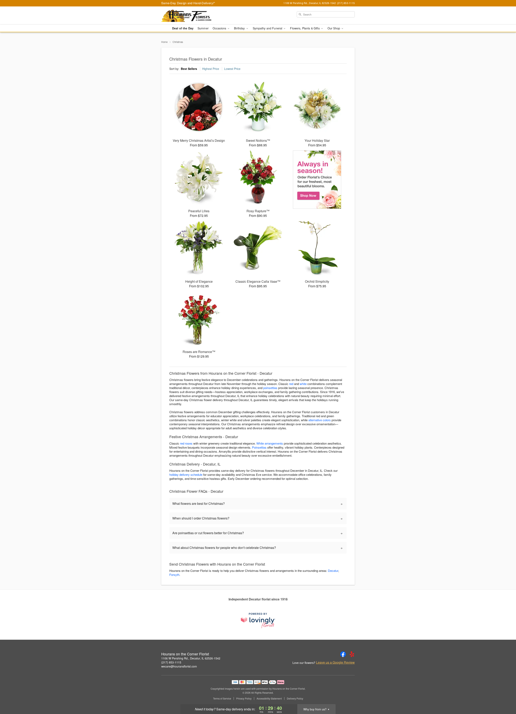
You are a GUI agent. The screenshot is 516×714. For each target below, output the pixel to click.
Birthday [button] (240, 28)
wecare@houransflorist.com (179, 666)
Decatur (333, 570)
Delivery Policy (295, 698)
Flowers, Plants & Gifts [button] (305, 28)
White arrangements (269, 443)
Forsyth (174, 574)
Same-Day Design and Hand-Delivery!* (188, 3)
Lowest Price (232, 69)
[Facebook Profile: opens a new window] (343, 654)
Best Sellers (189, 69)
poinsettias (270, 388)
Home (164, 41)
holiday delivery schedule (185, 474)
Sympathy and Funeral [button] (268, 28)
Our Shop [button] (334, 28)
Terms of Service (222, 698)
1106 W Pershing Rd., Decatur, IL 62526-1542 (190, 658)
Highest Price (210, 69)
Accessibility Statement (269, 698)
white (303, 384)
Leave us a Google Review (335, 662)
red (291, 384)
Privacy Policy (244, 698)
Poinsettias (259, 447)
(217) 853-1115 (171, 662)
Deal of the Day (183, 28)
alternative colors (319, 420)
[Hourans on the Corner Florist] (190, 15)
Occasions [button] (220, 28)
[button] (505, 697)
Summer (203, 28)
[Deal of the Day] (317, 179)
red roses (186, 443)
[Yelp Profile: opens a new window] (352, 654)
